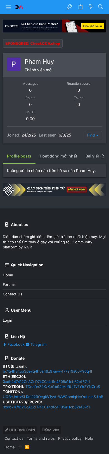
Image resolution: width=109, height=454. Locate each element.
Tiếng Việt (51, 430)
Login (7, 320)
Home (8, 275)
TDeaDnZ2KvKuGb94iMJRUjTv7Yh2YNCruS (62, 386)
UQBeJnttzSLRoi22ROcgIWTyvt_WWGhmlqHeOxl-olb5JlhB (53, 396)
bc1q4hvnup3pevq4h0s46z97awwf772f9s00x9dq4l (47, 371)
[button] (8, 7)
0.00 (30, 118)
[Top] (19, 447)
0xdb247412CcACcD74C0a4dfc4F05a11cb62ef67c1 (46, 381)
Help (89, 438)
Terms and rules (41, 438)
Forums (9, 284)
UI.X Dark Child (21, 430)
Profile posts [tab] (19, 156)
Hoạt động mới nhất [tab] (58, 156)
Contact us (12, 294)
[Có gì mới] (90, 7)
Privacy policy (70, 438)
